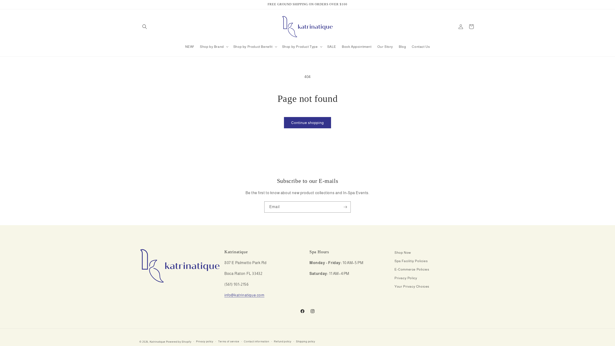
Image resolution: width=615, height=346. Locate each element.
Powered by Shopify (178, 341)
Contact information (256, 341)
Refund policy (282, 341)
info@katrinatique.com (244, 295)
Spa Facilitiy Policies (411, 261)
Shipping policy (305, 341)
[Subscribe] (345, 207)
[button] (144, 26)
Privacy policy (204, 341)
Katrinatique (157, 341)
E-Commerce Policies (411, 269)
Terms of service (228, 341)
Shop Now (402, 252)
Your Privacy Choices (411, 286)
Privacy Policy (405, 278)
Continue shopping (307, 123)
